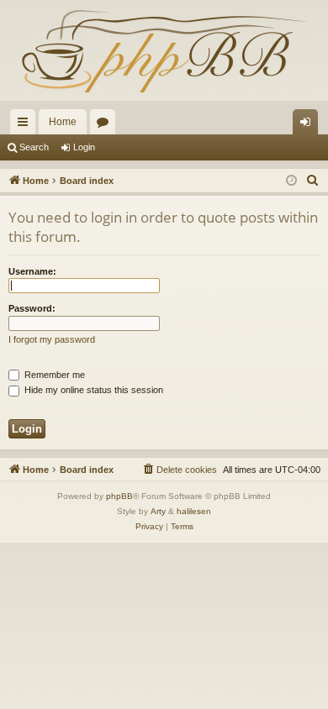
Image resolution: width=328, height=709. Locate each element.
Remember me (53, 375)
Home (63, 122)
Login (84, 147)
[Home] (164, 50)
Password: (32, 308)
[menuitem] (312, 180)
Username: (32, 271)
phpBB (119, 496)
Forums (106, 125)
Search (34, 147)
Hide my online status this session (92, 390)
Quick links (26, 125)
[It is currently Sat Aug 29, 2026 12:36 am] (291, 181)
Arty (158, 511)
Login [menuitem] (308, 125)
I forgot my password (51, 339)
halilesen (194, 511)
